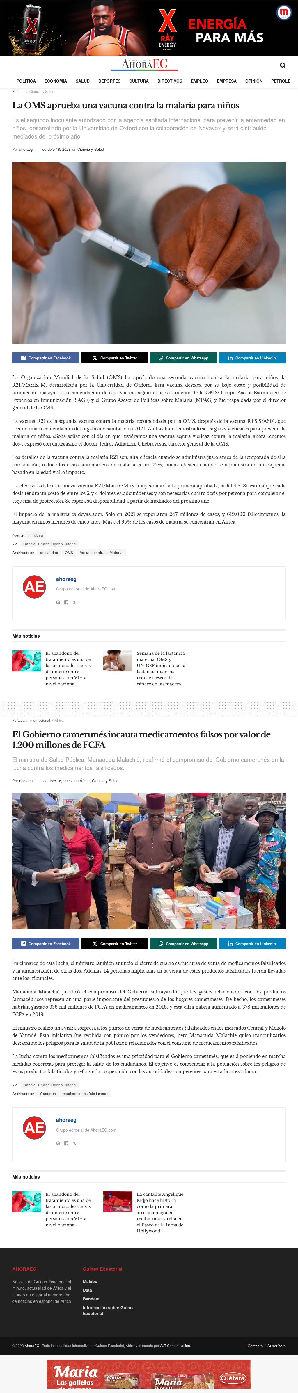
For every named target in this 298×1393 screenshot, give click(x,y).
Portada (18, 91)
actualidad (49, 552)
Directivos (169, 81)
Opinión (253, 81)
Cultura (139, 81)
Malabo (90, 1281)
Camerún (48, 1093)
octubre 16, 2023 (57, 780)
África (59, 720)
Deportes (109, 81)
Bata (87, 1290)
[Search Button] (283, 65)
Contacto (255, 1345)
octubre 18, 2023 (56, 149)
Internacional (39, 720)
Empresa (227, 81)
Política (26, 81)
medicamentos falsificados (86, 1093)
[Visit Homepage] (144, 65)
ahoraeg (26, 149)
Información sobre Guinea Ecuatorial (109, 1310)
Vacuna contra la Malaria (101, 552)
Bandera (91, 1299)
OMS (69, 552)
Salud (83, 81)
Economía (56, 81)
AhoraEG (32, 1345)
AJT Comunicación (175, 1345)
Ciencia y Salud (41, 91)
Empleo (199, 81)
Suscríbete (276, 1345)
